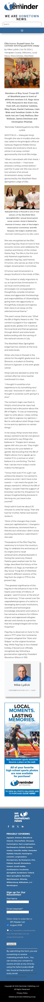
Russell (17, 863)
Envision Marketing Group (26, 997)
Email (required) (15, 909)
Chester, (10, 841)
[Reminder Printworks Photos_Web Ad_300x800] (22, 796)
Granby (10, 850)
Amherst (18, 838)
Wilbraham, (24, 882)
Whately (23, 879)
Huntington (27, 854)
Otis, (33, 860)
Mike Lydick (13, 49)
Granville (17, 850)
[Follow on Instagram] (13, 826)
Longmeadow (21, 857)
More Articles (17, 56)
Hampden (32, 850)
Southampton (13, 869)
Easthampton (12, 847)
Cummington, (12, 844)
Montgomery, (12, 860)
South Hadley (19, 866)
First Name (12, 899)
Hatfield (10, 854)
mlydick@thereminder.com (19, 690)
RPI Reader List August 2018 (17, 923)
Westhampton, (13, 879)
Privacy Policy (22, 993)
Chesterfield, (19, 841)
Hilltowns (26, 53)
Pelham (10, 863)
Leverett (10, 857)
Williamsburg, (12, 882)
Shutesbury (26, 863)
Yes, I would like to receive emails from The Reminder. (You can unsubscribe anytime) (21, 934)
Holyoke (17, 854)
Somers (10, 866)
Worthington (12, 885)
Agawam (10, 838)
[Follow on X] (18, 826)
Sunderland (22, 873)
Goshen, (29, 847)
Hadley (25, 850)
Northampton (25, 860)
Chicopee (30, 841)
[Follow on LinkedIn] (22, 826)
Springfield (11, 873)
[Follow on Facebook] (8, 826)
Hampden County (12, 53)
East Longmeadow (27, 844)
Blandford (27, 838)
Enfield (22, 847)
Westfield (28, 56)
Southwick (24, 869)
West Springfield (14, 876)
